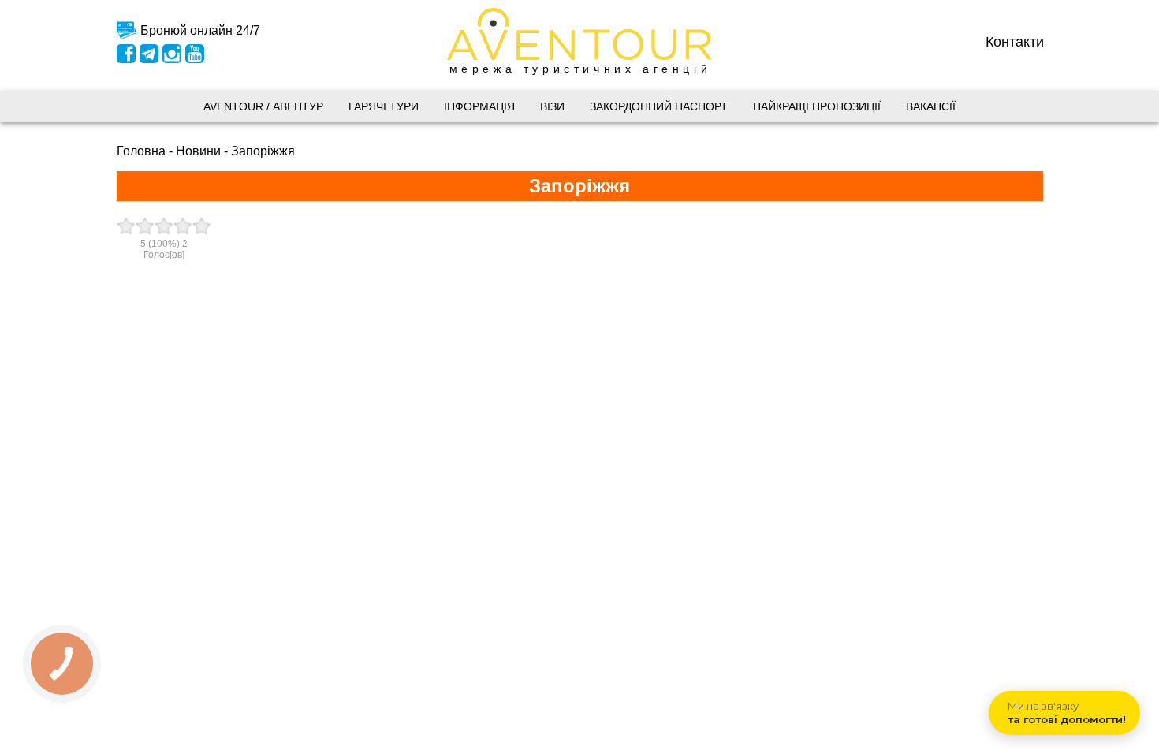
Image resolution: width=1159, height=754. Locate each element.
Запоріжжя (263, 151)
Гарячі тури (383, 106)
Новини (198, 151)
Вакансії (931, 106)
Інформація (479, 106)
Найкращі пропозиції (817, 106)
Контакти (1015, 41)
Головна (141, 151)
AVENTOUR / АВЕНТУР (263, 106)
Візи (552, 106)
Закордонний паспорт (659, 106)
